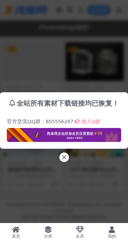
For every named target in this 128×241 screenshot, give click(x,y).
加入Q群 (91, 121)
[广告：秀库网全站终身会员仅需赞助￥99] (64, 133)
